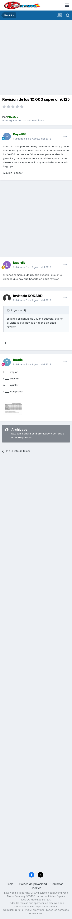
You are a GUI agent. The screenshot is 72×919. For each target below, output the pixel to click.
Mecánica (38, 120)
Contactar (56, 884)
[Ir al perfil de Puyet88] (7, 136)
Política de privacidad (33, 884)
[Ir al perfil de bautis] (7, 362)
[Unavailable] (12, 408)
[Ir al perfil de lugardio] (7, 265)
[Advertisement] (36, 58)
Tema (10, 884)
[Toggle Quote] (8, 310)
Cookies (36, 888)
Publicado (32, 138)
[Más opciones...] (65, 136)
